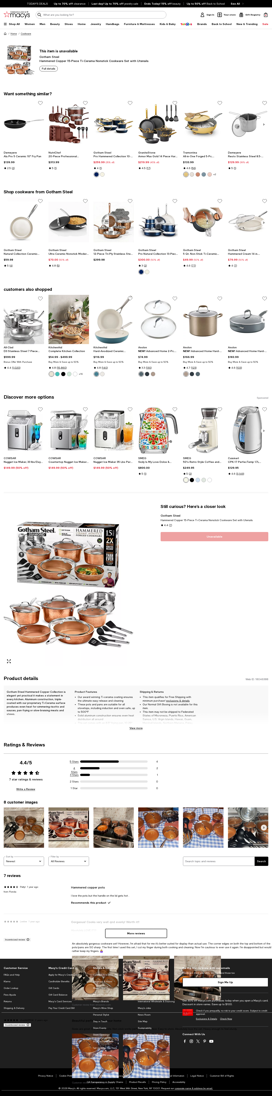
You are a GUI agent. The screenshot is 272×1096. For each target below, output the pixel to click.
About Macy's (145, 975)
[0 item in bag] (265, 14)
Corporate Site (145, 988)
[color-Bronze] (153, 374)
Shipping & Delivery (14, 1008)
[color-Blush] (209, 174)
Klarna (7, 981)
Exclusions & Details (206, 1019)
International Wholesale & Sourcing (156, 1001)
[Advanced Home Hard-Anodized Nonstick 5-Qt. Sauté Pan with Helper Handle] (248, 319)
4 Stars (74, 768)
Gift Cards (53, 988)
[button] (69, 585)
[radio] (96, 174)
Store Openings (101, 1034)
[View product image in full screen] (9, 661)
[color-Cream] (102, 174)
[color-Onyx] (147, 374)
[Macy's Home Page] (17, 14)
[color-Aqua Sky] (57, 374)
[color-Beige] (186, 480)
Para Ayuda (10, 995)
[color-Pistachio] (69, 374)
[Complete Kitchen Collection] (68, 319)
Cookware (26, 33)
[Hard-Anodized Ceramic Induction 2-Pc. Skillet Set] (113, 319)
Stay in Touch (100, 1021)
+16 (81, 374)
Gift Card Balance (57, 995)
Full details (48, 68)
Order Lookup (11, 988)
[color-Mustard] (186, 174)
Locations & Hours (102, 981)
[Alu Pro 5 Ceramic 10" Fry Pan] (24, 124)
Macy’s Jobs (144, 1008)
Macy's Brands (101, 1001)
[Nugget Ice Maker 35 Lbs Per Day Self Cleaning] (113, 430)
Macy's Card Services (60, 1001)
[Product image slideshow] (69, 585)
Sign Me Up (225, 982)
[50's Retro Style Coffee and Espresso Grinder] (203, 430)
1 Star (74, 788)
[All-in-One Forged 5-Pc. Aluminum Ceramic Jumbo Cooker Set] (203, 124)
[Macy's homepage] (5, 33)
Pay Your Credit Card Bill (61, 1008)
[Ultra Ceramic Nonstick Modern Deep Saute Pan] (68, 222)
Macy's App (99, 988)
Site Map (142, 1021)
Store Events (99, 1028)
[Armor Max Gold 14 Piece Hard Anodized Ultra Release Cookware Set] (158, 124)
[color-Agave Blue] (96, 374)
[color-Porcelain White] (102, 374)
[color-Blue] (204, 174)
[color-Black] (63, 374)
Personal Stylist (101, 1014)
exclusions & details (178, 700)
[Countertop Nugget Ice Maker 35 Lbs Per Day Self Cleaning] (68, 430)
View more (136, 728)
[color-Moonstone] (141, 374)
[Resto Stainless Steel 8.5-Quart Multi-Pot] (248, 124)
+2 (214, 174)
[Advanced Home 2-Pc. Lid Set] (158, 319)
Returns (8, 1001)
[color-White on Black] (75, 374)
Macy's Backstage (102, 995)
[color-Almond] (51, 374)
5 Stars (74, 761)
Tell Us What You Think (105, 1048)
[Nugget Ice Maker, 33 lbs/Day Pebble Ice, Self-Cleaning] (24, 430)
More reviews (136, 933)
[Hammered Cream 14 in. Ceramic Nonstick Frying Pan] (248, 222)
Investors (142, 995)
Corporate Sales (146, 981)
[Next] (264, 124)
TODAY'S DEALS (37, 3)
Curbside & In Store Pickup (107, 975)
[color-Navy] (96, 174)
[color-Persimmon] (198, 174)
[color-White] (192, 174)
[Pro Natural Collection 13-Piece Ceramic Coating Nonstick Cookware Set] (158, 222)
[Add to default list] (40, 103)
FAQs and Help (12, 975)
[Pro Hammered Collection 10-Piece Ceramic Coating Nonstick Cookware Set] (113, 124)
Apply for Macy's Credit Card (63, 975)
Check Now (226, 1019)
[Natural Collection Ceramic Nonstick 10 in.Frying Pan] (24, 222)
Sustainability (145, 1028)
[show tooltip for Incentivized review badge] (27, 939)
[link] (24, 160)
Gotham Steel (49, 56)
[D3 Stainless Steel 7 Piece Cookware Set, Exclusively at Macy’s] (24, 319)
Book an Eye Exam (103, 1041)
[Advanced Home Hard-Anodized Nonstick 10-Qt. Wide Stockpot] (203, 319)
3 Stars (74, 774)
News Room (144, 1014)
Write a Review (25, 789)
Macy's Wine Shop (103, 1008)
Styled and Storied (148, 1034)
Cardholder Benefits (58, 981)
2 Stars (74, 781)
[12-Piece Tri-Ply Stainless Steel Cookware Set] (113, 222)
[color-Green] (204, 480)
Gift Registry (99, 1054)
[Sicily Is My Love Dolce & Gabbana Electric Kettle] (158, 430)
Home (14, 33)
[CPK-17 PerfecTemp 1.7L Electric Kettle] (248, 430)
